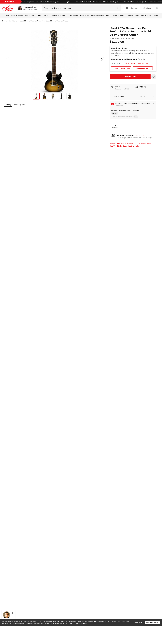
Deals (130, 15)
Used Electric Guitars (28, 21)
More (122, 15)
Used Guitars (13, 21)
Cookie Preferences (80, 623)
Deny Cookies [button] (138, 622)
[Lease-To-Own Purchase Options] (135, 116)
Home (4, 21)
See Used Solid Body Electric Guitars (125, 146)
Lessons (156, 15)
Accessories (84, 15)
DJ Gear (46, 15)
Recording (62, 15)
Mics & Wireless (97, 15)
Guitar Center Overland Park (137, 63)
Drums (38, 15)
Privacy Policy (60, 621)
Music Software (112, 15)
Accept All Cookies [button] (152, 622)
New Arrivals (146, 15)
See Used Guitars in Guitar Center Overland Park (130, 144)
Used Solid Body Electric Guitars (49, 21)
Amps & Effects (16, 15)
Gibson (66, 21)
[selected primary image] (54, 59)
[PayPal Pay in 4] (114, 113)
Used (137, 15)
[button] (27, 8)
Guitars (6, 15)
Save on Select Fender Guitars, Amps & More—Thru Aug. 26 (97, 2)
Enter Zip (142, 96)
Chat (24, 9)
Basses (54, 15)
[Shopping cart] (157, 8)
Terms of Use (67, 623)
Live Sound (73, 15)
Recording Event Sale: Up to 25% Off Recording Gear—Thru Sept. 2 (46, 2)
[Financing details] (154, 104)
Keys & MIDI (29, 15)
